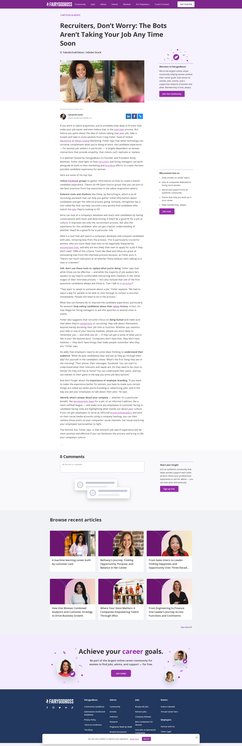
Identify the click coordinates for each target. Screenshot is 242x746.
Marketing (65, 140)
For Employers (143, 4)
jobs (74, 209)
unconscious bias (69, 247)
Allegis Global (82, 140)
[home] (59, 4)
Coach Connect (162, 4)
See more (185, 627)
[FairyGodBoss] (59, 701)
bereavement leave (83, 401)
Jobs (93, 4)
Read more (134, 739)
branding (110, 165)
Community (80, 4)
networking (86, 323)
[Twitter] (59, 707)
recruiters (103, 161)
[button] (128, 116)
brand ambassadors (121, 412)
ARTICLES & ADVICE (71, 15)
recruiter (127, 283)
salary (116, 306)
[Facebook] (47, 707)
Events (115, 4)
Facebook (73, 180)
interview (119, 129)
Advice (103, 4)
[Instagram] (53, 707)
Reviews (127, 4)
